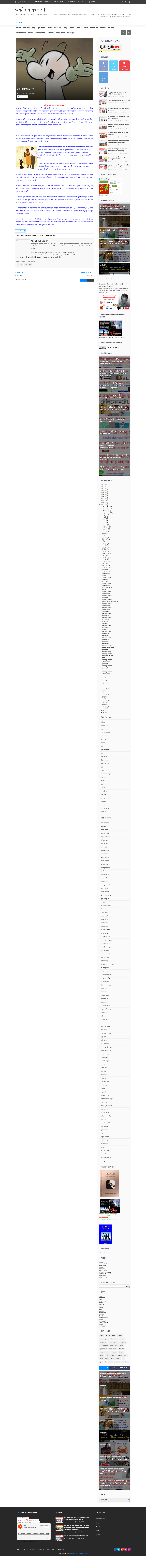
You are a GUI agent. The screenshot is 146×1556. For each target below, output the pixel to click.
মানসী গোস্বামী (105, 1074)
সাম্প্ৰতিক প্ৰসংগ (106, 611)
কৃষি (123, 1358)
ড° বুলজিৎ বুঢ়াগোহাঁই (106, 940)
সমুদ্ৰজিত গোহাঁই (105, 1123)
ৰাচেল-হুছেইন (104, 1143)
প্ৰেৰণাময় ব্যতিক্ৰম (21, 33)
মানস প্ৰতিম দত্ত (105, 1071)
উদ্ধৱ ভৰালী (104, 878)
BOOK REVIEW (38, 2)
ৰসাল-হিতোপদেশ (105, 808)
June (104, 519)
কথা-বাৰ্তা (103, 739)
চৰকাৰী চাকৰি (26, 28)
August (105, 515)
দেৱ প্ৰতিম (104, 992)
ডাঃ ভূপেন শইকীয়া (105, 978)
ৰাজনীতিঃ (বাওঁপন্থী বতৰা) (108, 648)
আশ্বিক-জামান (105, 864)
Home (20, 23)
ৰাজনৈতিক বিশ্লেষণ (106, 545)
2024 (103, 485)
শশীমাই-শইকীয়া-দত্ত (107, 1099)
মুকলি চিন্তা (105, 569)
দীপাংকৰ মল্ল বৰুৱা (106, 985)
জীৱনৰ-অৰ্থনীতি (105, 763)
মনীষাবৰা (103, 1064)
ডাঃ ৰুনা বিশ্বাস (105, 981)
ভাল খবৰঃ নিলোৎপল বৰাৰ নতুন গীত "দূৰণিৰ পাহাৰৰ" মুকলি (76, 1536)
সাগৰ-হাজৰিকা (104, 1126)
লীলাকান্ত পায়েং (105, 1095)
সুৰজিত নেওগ (104, 1130)
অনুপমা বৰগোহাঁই (105, 836)
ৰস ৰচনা (104, 629)
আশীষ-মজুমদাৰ (105, 861)
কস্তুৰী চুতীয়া (104, 888)
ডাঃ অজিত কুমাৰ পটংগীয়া (107, 964)
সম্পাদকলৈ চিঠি (94, 28)
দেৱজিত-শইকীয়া (105, 995)
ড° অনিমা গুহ (104, 933)
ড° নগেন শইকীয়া (105, 937)
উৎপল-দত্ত (104, 881)
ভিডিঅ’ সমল (101, 1269)
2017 (103, 499)
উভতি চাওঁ (104, 698)
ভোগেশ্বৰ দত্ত (105, 1054)
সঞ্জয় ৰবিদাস (104, 1119)
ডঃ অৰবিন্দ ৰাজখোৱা (106, 947)
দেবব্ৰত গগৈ (104, 988)
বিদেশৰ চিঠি (105, 581)
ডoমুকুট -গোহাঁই (105, 930)
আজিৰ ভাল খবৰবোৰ (106, 561)
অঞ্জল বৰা (103, 826)
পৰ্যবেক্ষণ (103, 777)
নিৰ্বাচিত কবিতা (105, 549)
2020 (103, 493)
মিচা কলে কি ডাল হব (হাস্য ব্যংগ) (110, 601)
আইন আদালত (104, 725)
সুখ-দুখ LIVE (58, 28)
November (106, 509)
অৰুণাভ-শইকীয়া (105, 850)
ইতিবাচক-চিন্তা (105, 736)
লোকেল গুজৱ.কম (106, 579)
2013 (103, 710)
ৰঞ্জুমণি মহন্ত (104, 1140)
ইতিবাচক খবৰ (104, 729)
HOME (28, 2)
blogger (90, 280)
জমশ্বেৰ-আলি (104, 916)
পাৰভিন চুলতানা (105, 1012)
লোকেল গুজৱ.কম (106, 533)
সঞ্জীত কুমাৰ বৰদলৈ (106, 1116)
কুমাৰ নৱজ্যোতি (105, 899)
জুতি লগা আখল (105, 767)
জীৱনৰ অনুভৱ (104, 760)
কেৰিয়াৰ (78, 28)
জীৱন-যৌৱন (111, 28)
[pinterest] (129, 1)
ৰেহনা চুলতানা (104, 1161)
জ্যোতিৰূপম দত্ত (105, 926)
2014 (103, 505)
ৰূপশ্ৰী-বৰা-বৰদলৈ (106, 1157)
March (105, 525)
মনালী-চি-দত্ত (105, 1061)
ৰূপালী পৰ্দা (85, 28)
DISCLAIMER (71, 2)
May (104, 521)
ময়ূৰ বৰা (103, 1088)
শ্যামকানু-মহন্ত (105, 1109)
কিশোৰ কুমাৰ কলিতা (106, 895)
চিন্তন (102, 753)
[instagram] (125, 1549)
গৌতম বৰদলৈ (104, 909)
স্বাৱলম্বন (117, 1362)
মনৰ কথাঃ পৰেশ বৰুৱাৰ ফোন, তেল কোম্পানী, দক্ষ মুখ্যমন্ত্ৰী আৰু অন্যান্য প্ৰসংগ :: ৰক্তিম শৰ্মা (114, 457)
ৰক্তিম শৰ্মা (104, 1133)
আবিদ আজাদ (104, 854)
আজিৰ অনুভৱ (105, 535)
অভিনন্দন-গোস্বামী (106, 840)
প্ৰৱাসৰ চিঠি (119, 1355)
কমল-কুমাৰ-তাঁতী (105, 885)
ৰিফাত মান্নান (104, 1147)
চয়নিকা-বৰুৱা (104, 912)
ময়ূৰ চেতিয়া (104, 1085)
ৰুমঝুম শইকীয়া (105, 1154)
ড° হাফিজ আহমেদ (106, 943)
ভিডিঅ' (107, 1358)
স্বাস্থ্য (65, 28)
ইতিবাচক (121, 1352)
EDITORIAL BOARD (105, 1274)
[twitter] (122, 1)
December (106, 507)
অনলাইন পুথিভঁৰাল (40, 33)
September (106, 513)
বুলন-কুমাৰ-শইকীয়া (106, 1033)
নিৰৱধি (101, 1358)
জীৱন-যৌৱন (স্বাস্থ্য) (107, 652)
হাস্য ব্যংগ (103, 28)
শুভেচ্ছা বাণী (105, 708)
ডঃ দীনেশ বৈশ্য (105, 950)
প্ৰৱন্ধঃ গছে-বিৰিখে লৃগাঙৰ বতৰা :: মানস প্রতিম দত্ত (119, 100)
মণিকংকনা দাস (104, 1057)
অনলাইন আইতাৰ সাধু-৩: (23, 1518)
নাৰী (105, 1362)
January (105, 529)
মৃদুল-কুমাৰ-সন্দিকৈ (105, 1081)
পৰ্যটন (112, 1358)
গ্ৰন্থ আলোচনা (105, 615)
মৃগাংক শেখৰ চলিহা (106, 1078)
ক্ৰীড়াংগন (103, 746)
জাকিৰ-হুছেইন (104, 919)
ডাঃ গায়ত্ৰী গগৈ (105, 968)
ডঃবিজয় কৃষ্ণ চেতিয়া (106, 954)
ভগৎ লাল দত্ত (105, 1043)
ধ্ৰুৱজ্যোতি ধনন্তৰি (106, 1006)
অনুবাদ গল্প (104, 692)
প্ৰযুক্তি (102, 1352)
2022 (103, 489)
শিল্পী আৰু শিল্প (105, 794)
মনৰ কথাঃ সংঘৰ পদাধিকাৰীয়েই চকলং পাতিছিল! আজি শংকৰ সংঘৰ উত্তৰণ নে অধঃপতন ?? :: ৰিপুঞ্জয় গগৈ (112, 385)
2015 (103, 503)
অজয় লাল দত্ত (105, 823)
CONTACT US (82, 2)
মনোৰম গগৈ (104, 1068)
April (104, 523)
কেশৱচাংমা (103, 902)
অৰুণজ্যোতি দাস (105, 847)
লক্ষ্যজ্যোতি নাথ (105, 1092)
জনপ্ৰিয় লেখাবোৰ (103, 1368)
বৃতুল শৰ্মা (103, 1037)
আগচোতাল (101, 1262)
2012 (103, 712)
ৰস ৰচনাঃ (104, 575)
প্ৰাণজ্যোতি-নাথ (105, 1019)
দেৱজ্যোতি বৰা (104, 999)
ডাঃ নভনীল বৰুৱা (105, 971)
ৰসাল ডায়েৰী (125, 1362)
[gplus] (122, 1549)
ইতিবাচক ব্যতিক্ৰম (106, 553)
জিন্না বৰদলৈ (104, 923)
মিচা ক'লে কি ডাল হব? (107, 539)
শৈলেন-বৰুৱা (104, 1102)
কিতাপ (121, 1345)
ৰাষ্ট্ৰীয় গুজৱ (104, 555)
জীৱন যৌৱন (104, 756)
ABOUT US (48, 2)
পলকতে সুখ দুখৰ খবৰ (107, 599)
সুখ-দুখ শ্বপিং (92, 2)
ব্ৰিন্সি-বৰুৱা (104, 1040)
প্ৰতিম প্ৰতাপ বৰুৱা (106, 1016)
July (104, 517)
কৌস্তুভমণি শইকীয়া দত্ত (108, 905)
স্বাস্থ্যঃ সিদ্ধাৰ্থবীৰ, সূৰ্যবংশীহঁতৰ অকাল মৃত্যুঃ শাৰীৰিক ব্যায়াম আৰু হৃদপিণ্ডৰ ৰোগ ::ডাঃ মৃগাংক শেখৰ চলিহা (114, 361)
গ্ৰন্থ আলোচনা (41, 28)
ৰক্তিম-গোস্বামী (105, 1137)
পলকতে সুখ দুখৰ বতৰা (107, 253)
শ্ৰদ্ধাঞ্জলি (103, 218)
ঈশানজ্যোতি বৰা (105, 874)
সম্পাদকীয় (101, 1267)
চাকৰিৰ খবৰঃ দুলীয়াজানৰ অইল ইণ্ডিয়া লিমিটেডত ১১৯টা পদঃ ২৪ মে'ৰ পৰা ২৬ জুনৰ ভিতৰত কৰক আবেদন (113, 373)
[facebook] (118, 1)
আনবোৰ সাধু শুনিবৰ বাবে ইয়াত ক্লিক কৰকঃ (27, 1541)
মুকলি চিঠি (103, 265)
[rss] (125, 1)
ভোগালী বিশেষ (105, 619)
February (106, 527)
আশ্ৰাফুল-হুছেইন (105, 868)
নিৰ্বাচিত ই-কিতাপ (103, 1270)
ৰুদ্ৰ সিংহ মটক (105, 1150)
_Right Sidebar (103, 1323)
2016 (103, 501)
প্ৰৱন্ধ (33, 28)
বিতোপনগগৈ (104, 1030)
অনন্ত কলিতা (104, 830)
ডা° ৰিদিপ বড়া (104, 961)
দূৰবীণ (102, 770)
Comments (124, 1368)
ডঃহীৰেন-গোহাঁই (105, 957)
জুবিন (101, 1362)
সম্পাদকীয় (30, 33)
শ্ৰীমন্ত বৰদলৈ (105, 1112)
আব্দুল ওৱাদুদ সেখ (105, 857)
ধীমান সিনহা (104, 1002)
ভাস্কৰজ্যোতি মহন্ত (106, 1050)
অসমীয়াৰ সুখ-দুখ (30, 10)
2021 (103, 491)
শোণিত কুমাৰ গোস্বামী (106, 1106)
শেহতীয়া (114, 1368)
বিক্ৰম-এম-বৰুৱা (105, 1026)
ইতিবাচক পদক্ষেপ (106, 541)
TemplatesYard (83, 1553)
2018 (103, 497)
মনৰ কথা (72, 28)
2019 (103, 495)
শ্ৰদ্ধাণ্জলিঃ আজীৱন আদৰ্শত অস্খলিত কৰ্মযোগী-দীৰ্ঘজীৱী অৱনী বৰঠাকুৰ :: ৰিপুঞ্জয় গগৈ (113, 1471)
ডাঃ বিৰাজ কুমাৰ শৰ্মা (106, 974)
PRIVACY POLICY (59, 2)
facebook (83, 280)
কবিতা (103, 658)
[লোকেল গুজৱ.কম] (54, 69)
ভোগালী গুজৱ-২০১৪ (106, 628)
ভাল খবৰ (18, 28)
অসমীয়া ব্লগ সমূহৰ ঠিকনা (104, 1253)
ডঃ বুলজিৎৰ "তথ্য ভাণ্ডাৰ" (105, 1272)
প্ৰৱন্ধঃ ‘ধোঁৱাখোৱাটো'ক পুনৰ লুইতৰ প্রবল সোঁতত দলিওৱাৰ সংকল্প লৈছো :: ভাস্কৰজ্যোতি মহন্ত (113, 445)
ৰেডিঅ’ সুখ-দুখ (102, 1275)
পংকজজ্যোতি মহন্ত (106, 1009)
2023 (103, 487)
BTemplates (73, 1553)
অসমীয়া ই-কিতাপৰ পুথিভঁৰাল (105, 1264)
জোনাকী (107, 1352)
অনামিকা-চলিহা (105, 833)
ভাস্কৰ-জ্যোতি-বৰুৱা (106, 1047)
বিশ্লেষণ (50, 28)
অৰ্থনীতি (103, 722)
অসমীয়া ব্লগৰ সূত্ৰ (103, 1277)
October (105, 511)
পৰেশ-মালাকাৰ (104, 1023)
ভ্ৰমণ (102, 784)
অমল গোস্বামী (104, 843)
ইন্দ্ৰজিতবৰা (104, 871)
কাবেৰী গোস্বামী (105, 892)
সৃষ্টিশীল (110, 1362)
